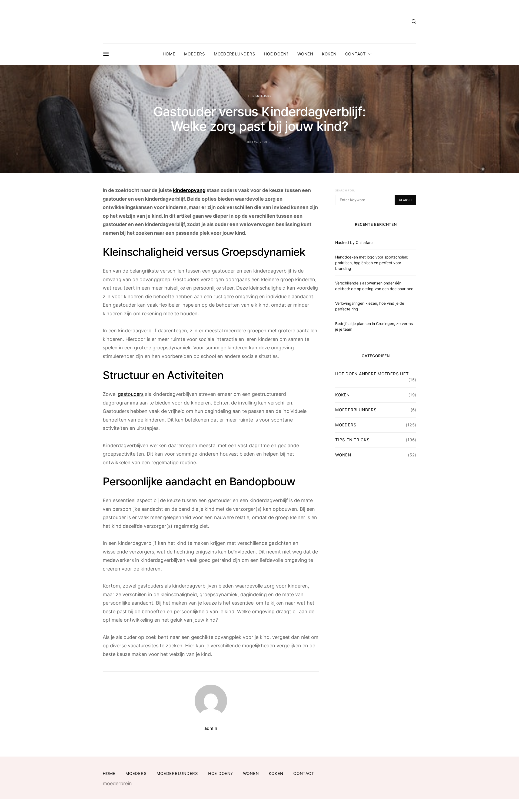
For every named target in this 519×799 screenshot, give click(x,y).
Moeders (194, 54)
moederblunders (234, 54)
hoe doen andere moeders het (372, 373)
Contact (355, 54)
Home (169, 54)
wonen (305, 54)
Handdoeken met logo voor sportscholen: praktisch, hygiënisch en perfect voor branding (371, 263)
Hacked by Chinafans (354, 242)
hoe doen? (276, 54)
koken (329, 54)
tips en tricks (259, 95)
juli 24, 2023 (257, 142)
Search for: (345, 190)
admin (210, 728)
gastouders (131, 394)
